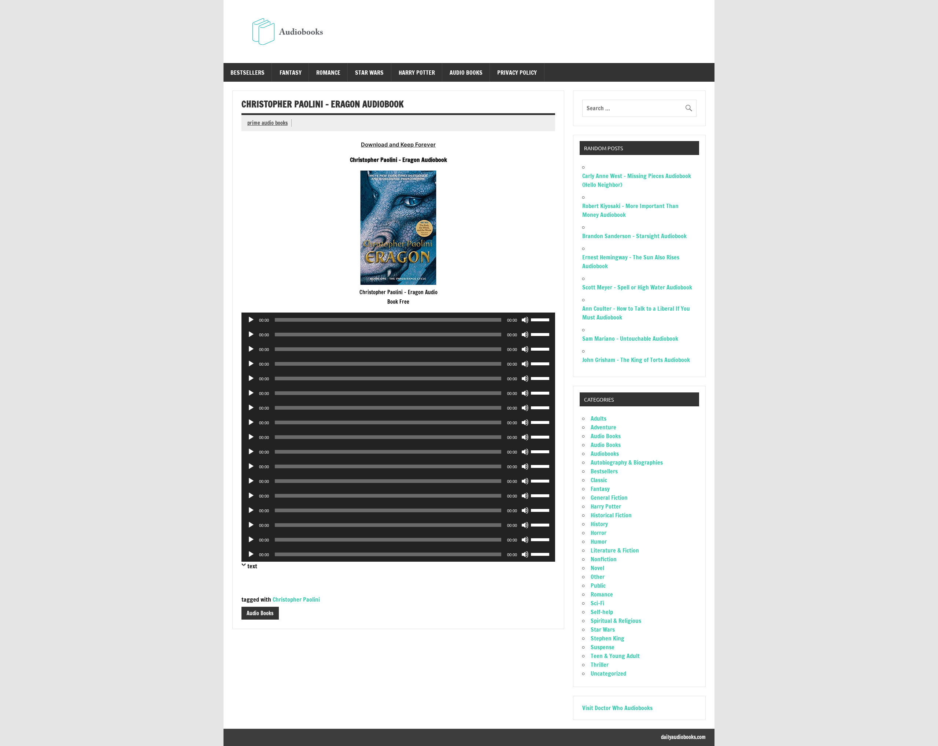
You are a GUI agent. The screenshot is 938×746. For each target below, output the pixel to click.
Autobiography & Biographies (627, 462)
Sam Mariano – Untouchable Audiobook (630, 339)
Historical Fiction (611, 515)
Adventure (603, 427)
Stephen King (607, 638)
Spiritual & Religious (616, 621)
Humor (599, 542)
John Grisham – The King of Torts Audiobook (636, 360)
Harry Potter (417, 73)
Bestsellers (247, 73)
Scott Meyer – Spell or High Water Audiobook (637, 287)
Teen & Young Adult (615, 656)
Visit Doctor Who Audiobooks (617, 708)
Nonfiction (604, 559)
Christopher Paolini (296, 599)
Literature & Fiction (615, 550)
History (599, 524)
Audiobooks (605, 454)
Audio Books (466, 73)
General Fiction (609, 498)
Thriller (600, 665)
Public (598, 585)
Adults (598, 418)
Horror (598, 533)
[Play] (251, 320)
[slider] (541, 319)
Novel (597, 568)
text (252, 566)
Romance (328, 73)
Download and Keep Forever (398, 144)
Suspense (602, 647)
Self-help (602, 612)
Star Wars (369, 73)
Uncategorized (608, 673)
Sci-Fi (597, 603)
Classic (599, 480)
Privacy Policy (517, 73)
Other (598, 577)
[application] (398, 320)
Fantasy (291, 73)
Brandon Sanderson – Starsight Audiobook (634, 236)
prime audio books (267, 123)
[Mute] (525, 320)
